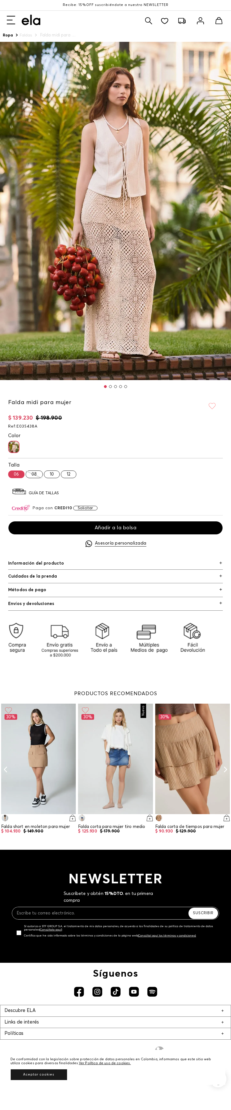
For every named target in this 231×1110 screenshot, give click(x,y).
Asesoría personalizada (120, 543)
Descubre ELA (20, 1010)
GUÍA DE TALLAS (44, 493)
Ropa (8, 35)
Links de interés (22, 1022)
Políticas (14, 1033)
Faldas (26, 35)
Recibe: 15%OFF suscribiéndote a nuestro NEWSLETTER (115, 5)
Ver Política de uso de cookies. (105, 1063)
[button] (105, 386)
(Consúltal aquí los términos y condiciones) (167, 935)
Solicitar (85, 508)
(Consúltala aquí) (50, 929)
